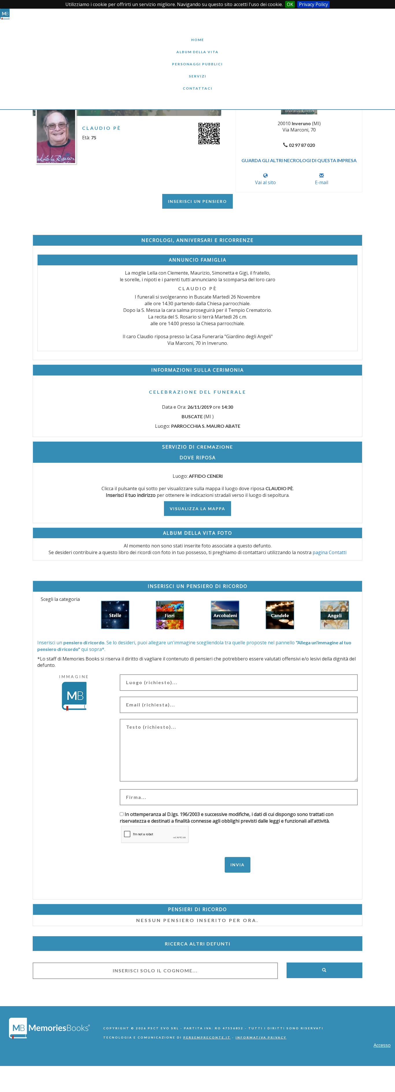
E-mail (321, 182)
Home (197, 35)
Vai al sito (265, 182)
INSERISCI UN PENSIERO (197, 201)
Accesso (382, 1045)
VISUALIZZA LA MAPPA (197, 508)
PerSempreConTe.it (207, 1037)
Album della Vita (197, 47)
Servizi (197, 71)
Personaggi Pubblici (197, 59)
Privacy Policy (313, 4)
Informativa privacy (261, 1037)
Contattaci (197, 84)
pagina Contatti (329, 552)
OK (290, 4)
